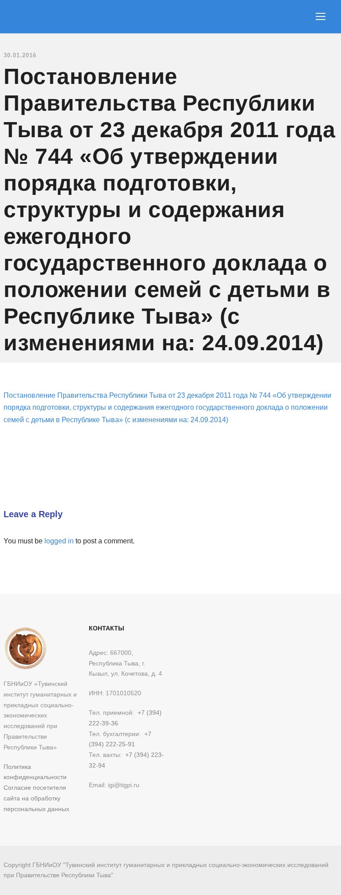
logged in (59, 541)
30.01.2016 (20, 55)
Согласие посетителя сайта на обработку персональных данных (36, 798)
